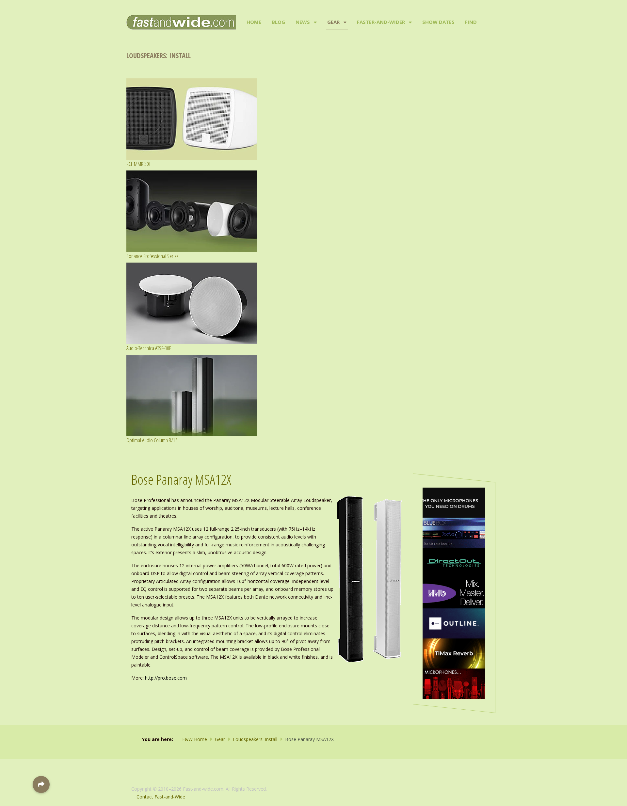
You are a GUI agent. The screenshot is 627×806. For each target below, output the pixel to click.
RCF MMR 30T (138, 164)
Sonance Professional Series (152, 256)
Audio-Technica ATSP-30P (148, 348)
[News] (314, 22)
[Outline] (454, 623)
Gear (333, 22)
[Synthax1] (454, 502)
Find (471, 22)
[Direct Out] (454, 562)
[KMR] (454, 683)
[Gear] (344, 22)
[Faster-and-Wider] (409, 22)
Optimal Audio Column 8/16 (152, 440)
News (303, 22)
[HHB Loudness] (454, 592)
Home (254, 22)
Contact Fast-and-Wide (161, 797)
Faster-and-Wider (381, 22)
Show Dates (438, 22)
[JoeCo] (454, 532)
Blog (278, 22)
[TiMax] (454, 653)
